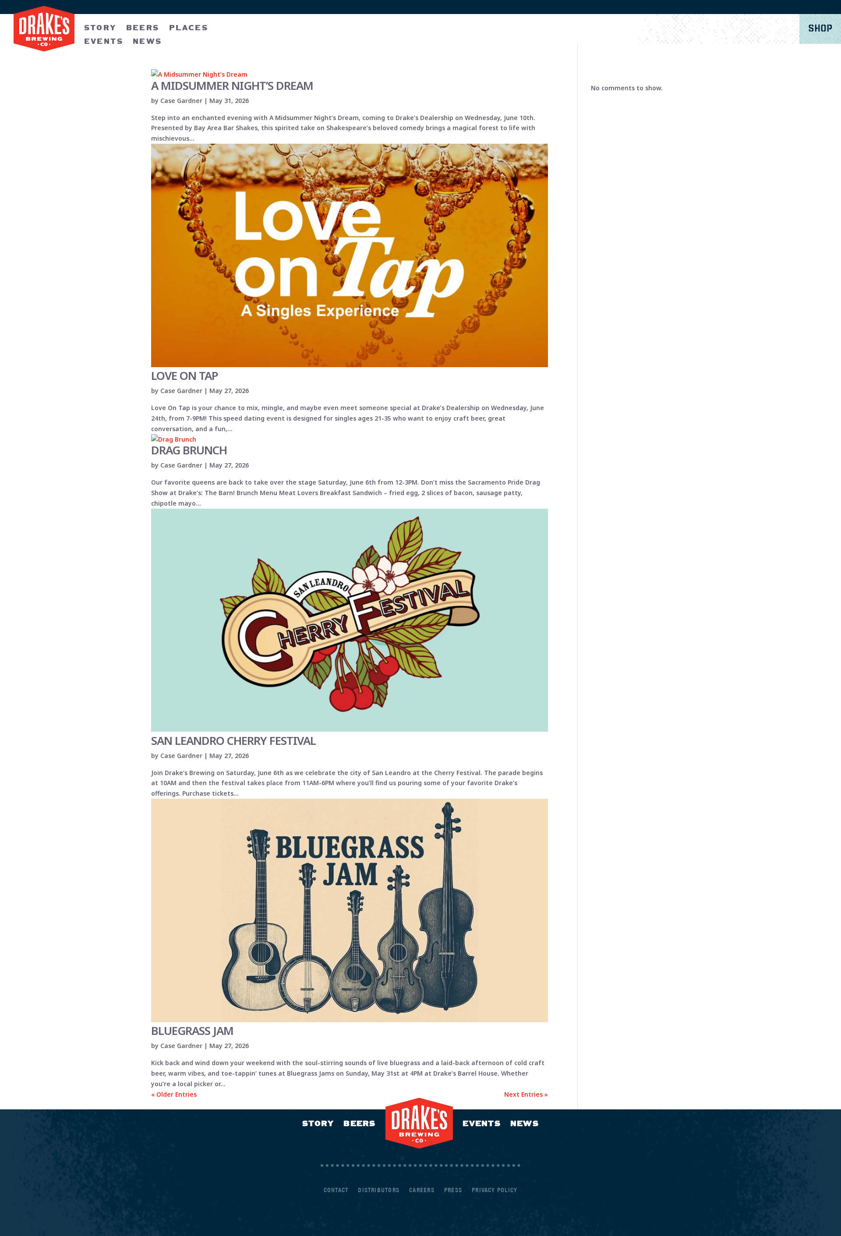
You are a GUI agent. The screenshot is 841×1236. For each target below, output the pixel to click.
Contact (336, 1190)
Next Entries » (526, 1094)
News (524, 1123)
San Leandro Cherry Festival (233, 740)
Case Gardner (181, 100)
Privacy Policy (494, 1190)
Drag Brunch (189, 450)
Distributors (378, 1190)
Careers (422, 1190)
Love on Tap (184, 375)
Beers (142, 27)
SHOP (820, 28)
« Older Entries (174, 1094)
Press (453, 1190)
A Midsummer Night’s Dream (232, 85)
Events (481, 1123)
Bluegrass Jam (192, 1030)
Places (188, 27)
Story (100, 27)
